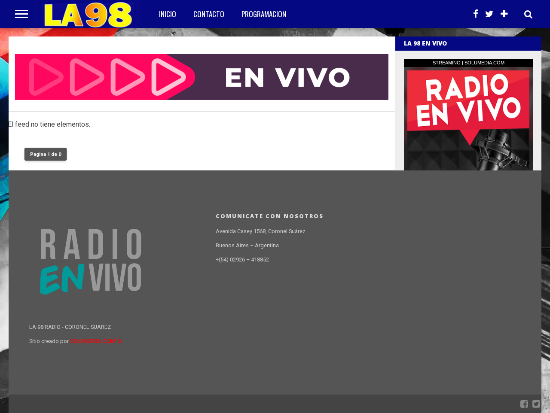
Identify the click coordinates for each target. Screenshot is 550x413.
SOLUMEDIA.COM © (96, 341)
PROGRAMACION (263, 14)
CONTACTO (208, 14)
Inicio (167, 14)
